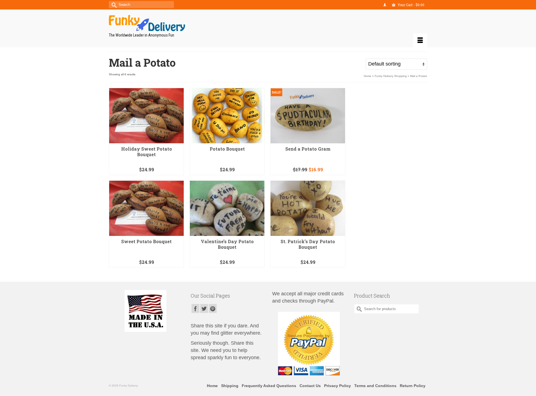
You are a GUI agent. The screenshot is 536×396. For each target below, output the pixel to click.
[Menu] (420, 40)
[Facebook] (195, 308)
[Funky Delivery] (159, 23)
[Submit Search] (113, 4)
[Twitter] (204, 308)
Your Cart (410, 5)
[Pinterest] (213, 308)
